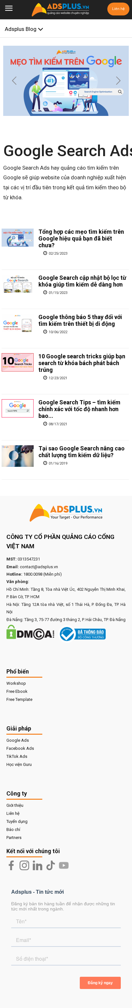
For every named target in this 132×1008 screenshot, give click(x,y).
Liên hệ (118, 9)
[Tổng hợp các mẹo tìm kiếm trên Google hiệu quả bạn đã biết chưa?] (18, 238)
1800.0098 (32, 574)
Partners (13, 837)
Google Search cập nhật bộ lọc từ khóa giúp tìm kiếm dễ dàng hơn (82, 281)
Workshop (16, 683)
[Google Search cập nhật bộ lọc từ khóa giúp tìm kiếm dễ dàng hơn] (18, 284)
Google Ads (17, 740)
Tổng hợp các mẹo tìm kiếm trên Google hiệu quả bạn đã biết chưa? (81, 238)
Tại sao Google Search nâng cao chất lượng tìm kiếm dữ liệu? (81, 451)
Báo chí (13, 829)
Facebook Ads (20, 748)
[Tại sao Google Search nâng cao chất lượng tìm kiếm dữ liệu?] (18, 456)
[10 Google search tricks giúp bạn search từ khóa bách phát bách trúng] (18, 362)
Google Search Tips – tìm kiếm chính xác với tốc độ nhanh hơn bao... (79, 409)
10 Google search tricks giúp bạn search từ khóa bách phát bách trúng (81, 363)
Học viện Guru (19, 764)
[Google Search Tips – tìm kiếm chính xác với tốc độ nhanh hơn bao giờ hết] (18, 408)
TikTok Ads (16, 756)
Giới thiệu (14, 805)
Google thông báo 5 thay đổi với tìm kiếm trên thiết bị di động (80, 320)
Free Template (19, 699)
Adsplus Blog (21, 29)
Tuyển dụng (17, 821)
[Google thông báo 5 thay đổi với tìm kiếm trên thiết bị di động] (18, 323)
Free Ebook (17, 691)
